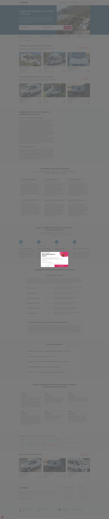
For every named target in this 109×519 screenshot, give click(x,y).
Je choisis (47, 265)
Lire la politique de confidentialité (47, 262)
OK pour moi (61, 265)
